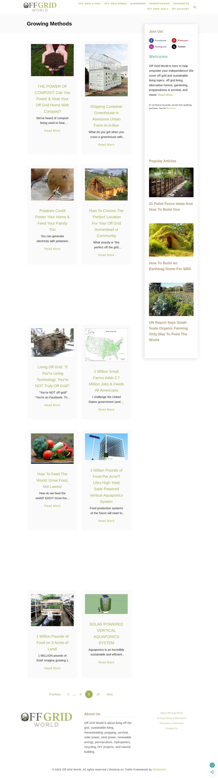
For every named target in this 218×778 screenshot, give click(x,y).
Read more (165, 94)
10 (98, 694)
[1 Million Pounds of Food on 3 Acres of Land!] (52, 610)
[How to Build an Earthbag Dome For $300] (171, 240)
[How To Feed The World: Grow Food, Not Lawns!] (52, 448)
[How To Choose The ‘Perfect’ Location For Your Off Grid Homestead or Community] (106, 184)
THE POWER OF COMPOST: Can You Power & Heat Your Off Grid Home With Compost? (52, 99)
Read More (52, 131)
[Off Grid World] (40, 7)
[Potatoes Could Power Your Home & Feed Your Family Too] (52, 184)
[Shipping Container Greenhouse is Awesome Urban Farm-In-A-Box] (106, 70)
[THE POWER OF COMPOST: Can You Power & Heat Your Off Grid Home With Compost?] (52, 60)
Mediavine (159, 769)
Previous (55, 694)
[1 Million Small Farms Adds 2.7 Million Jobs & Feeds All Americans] (106, 344)
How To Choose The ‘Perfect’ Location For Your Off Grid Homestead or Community (106, 223)
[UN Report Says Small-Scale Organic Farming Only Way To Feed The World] (171, 299)
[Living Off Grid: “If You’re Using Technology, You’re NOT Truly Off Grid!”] (52, 342)
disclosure (170, 108)
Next (110, 694)
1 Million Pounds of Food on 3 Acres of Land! (52, 642)
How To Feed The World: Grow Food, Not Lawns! (52, 480)
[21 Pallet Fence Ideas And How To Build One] (171, 182)
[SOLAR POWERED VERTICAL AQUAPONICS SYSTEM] (106, 604)
